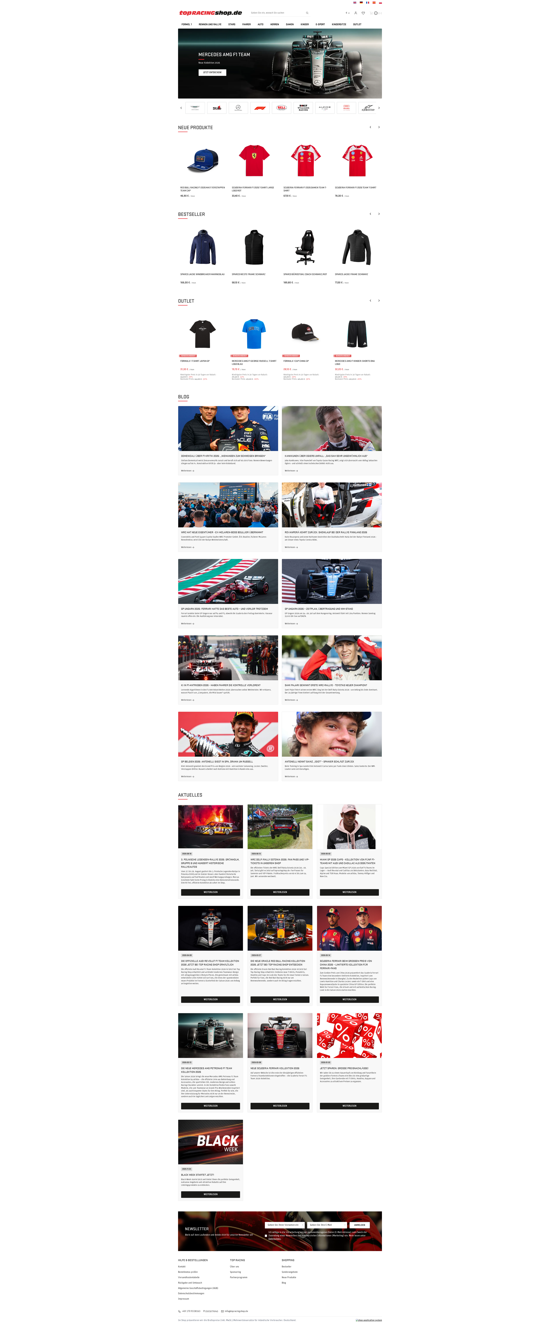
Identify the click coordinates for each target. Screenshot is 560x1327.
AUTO (260, 24)
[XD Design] (258, 108)
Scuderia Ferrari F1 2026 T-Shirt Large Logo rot (253, 189)
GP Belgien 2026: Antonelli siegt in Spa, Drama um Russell (217, 761)
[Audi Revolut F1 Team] (193, 108)
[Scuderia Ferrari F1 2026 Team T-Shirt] (357, 161)
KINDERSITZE (339, 24)
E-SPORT (320, 24)
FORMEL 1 (187, 24)
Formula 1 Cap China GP (296, 361)
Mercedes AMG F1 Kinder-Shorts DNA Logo (355, 362)
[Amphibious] (366, 108)
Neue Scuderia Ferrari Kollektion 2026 (275, 1068)
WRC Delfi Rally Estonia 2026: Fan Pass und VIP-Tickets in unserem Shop (280, 861)
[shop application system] (369, 1320)
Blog (183, 396)
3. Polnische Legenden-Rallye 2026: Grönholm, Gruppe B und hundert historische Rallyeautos (210, 863)
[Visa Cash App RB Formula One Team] (323, 108)
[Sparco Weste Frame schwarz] (254, 247)
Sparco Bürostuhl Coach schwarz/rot (305, 274)
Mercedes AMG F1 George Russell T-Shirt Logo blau (254, 362)
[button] (382, 63)
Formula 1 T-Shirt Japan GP (195, 361)
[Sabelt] (344, 108)
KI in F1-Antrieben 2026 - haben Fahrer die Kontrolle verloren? (220, 685)
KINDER (305, 24)
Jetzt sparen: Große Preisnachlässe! (344, 1068)
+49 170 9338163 (191, 1311)
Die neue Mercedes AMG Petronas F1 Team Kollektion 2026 (206, 1070)
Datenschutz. (274, 1239)
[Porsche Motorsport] (301, 108)
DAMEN (290, 24)
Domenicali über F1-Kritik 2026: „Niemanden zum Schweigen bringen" (223, 456)
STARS (231, 24)
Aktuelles (190, 795)
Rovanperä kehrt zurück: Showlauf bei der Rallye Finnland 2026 (326, 532)
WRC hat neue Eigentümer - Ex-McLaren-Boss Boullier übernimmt (222, 532)
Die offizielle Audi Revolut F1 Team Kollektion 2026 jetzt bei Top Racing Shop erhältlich (210, 962)
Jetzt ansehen (211, 72)
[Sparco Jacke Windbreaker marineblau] (202, 247)
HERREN (274, 24)
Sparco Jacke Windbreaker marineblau (202, 274)
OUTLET (357, 24)
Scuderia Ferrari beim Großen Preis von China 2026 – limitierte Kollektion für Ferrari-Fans (346, 964)
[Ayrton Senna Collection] (280, 108)
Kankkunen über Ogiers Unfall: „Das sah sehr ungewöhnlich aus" (326, 456)
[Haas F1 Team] (236, 108)
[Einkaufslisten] (363, 13)
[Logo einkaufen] (210, 13)
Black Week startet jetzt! (197, 1174)
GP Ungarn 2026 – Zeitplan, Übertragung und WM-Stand (319, 608)
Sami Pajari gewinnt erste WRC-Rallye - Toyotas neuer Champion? (326, 685)
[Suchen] (307, 12)
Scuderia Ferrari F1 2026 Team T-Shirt (355, 187)
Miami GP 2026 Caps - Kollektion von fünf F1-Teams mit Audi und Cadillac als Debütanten (347, 861)
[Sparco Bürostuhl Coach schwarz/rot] (305, 247)
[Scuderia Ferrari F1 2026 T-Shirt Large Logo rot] (254, 161)
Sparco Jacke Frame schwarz (351, 274)
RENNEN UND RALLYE (210, 24)
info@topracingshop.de (236, 1311)
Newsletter (197, 1228)
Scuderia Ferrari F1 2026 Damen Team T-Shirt (305, 189)
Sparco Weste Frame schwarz (248, 274)
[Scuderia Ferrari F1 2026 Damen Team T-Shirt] (305, 161)
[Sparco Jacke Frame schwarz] (357, 247)
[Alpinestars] (215, 108)
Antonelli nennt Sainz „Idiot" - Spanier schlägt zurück (319, 761)
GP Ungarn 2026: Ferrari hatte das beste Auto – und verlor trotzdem (224, 608)
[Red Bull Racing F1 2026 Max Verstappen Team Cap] (202, 161)
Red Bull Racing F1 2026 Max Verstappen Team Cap (202, 189)
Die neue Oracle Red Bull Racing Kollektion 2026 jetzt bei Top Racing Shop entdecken (278, 962)
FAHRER (246, 24)
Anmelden (359, 1225)
